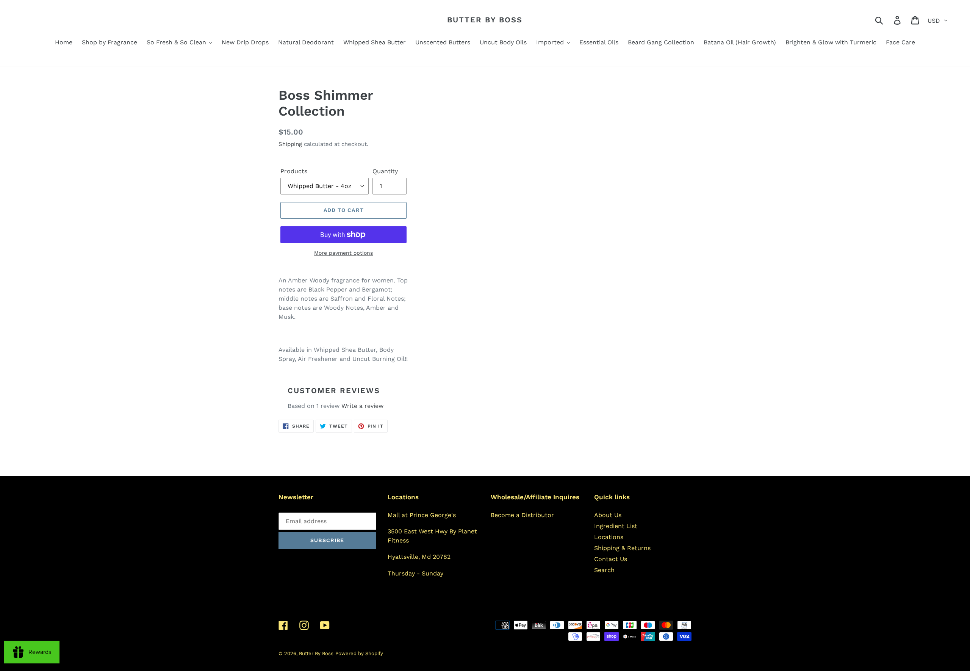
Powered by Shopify (359, 653)
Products (293, 171)
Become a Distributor (522, 515)
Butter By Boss (485, 19)
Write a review (362, 405)
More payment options (343, 253)
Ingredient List (615, 526)
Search (604, 570)
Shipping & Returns (622, 548)
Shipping (290, 144)
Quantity (385, 171)
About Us (607, 515)
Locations (608, 537)
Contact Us (610, 559)
